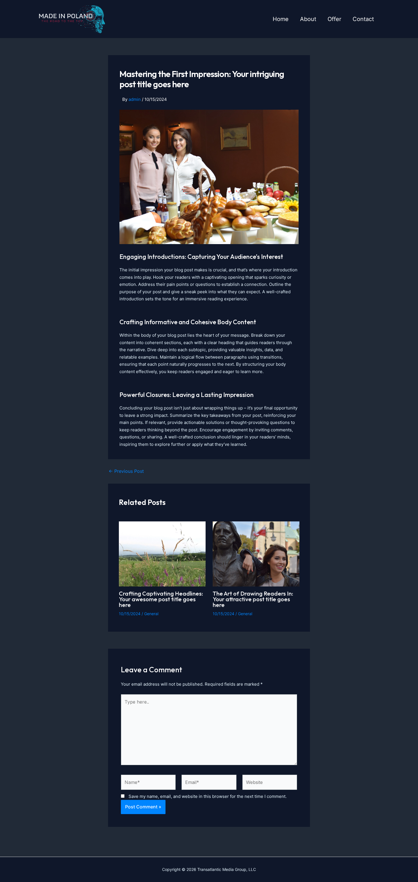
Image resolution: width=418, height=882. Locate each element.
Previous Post (126, 471)
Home (281, 19)
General (151, 613)
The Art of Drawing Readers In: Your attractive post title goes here (253, 599)
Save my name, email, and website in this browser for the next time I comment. (208, 796)
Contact (363, 19)
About (308, 19)
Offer (334, 19)
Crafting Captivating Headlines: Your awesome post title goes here (161, 599)
